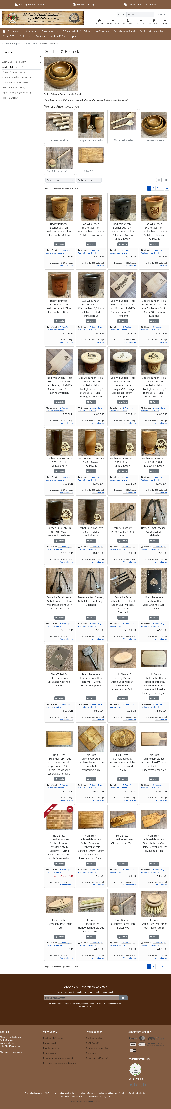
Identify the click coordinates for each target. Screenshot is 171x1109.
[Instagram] (136, 1085)
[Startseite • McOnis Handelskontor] (43, 18)
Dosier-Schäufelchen (59, 140)
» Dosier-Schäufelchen (13, 72)
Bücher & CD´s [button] (9, 36)
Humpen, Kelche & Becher (91, 140)
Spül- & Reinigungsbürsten (59, 171)
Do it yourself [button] (31, 31)
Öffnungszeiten (94, 1038)
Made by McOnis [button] (58, 36)
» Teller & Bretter (11, 97)
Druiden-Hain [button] (26, 36)
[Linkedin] (145, 1085)
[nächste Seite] (162, 188)
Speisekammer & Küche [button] (125, 31)
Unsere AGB (50, 1043)
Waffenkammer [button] (103, 31)
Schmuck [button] (88, 31)
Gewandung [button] (47, 31)
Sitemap (91, 1053)
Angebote (74, 36)
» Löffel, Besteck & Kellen (15, 82)
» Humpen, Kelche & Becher (16, 77)
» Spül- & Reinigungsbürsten (16, 92)
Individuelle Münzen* (97, 1058)
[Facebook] (131, 1085)
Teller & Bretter (91, 171)
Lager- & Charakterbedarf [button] (68, 31)
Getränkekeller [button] (156, 31)
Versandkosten (66, 265)
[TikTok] (141, 1085)
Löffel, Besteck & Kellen (123, 140)
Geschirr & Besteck (12, 67)
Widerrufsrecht (51, 1048)
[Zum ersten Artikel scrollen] (167, 966)
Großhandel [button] (41, 36)
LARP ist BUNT (94, 1043)
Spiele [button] (143, 31)
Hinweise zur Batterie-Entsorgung (60, 1063)
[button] (21, 57)
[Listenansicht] (165, 180)
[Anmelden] (123, 997)
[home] (4, 31)
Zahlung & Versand (53, 1038)
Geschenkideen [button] (14, 31)
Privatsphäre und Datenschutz (59, 1058)
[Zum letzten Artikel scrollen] (167, 188)
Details (60, 244)
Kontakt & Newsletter (97, 1048)
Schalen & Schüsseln (154, 140)
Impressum (50, 1053)
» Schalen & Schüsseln (13, 87)
